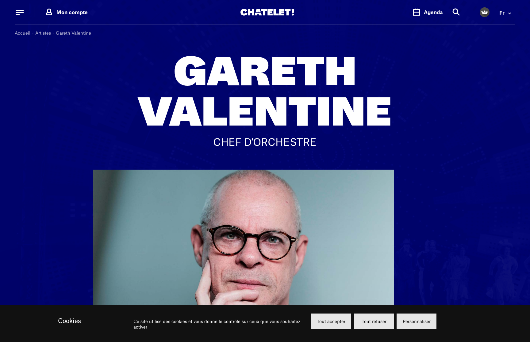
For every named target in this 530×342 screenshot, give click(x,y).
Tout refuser (374, 321)
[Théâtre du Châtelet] (267, 12)
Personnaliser (417, 321)
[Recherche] (456, 12)
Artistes (43, 33)
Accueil (22, 33)
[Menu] (20, 12)
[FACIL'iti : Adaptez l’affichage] (485, 12)
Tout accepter (331, 321)
